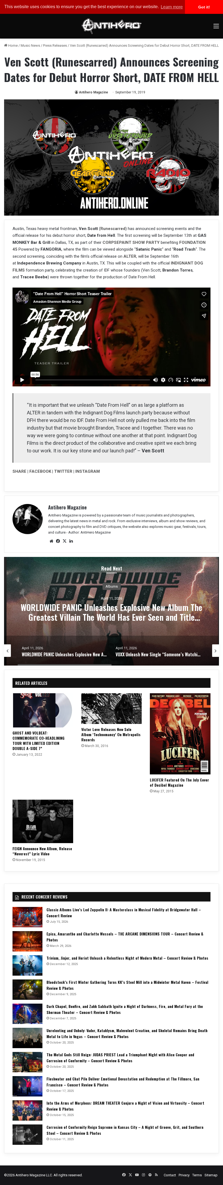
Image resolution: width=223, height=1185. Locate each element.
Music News (30, 45)
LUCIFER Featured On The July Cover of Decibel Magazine (179, 782)
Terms (197, 1175)
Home (12, 45)
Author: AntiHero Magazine (89, 532)
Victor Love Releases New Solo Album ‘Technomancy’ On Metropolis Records (111, 734)
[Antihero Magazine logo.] (111, 26)
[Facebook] (58, 541)
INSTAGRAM (87, 471)
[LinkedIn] (71, 541)
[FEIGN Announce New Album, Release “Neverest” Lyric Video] (43, 821)
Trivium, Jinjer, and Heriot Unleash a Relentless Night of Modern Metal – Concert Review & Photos (127, 958)
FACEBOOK (40, 471)
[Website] (51, 541)
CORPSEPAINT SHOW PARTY (131, 242)
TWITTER (63, 471)
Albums (112, 586)
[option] (111, 611)
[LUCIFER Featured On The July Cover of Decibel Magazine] (180, 733)
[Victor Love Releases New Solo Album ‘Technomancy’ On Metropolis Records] (111, 708)
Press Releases (55, 45)
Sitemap (211, 1175)
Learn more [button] (172, 7)
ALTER (129, 256)
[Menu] (216, 28)
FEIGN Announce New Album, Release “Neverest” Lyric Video (42, 851)
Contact (170, 1175)
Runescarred (112, 228)
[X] (64, 541)
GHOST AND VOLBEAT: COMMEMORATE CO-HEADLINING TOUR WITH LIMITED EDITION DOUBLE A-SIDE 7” (38, 740)
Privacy (184, 1175)
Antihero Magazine (93, 92)
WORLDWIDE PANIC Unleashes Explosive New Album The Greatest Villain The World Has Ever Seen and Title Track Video (111, 617)
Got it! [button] (204, 7)
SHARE (19, 471)
